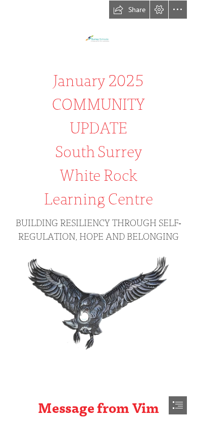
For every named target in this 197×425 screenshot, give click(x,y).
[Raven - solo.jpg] (98, 300)
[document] (98, 212)
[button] (129, 10)
